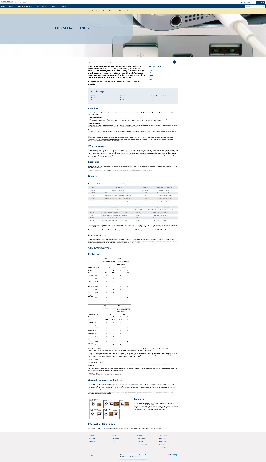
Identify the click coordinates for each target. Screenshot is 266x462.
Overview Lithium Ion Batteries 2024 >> (99, 247)
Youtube (93, 441)
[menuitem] (3, 6)
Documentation (124, 98)
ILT (151, 77)
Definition (93, 95)
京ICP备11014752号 (163, 447)
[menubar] (34, 6)
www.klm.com (139, 441)
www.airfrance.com (140, 438)
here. (134, 11)
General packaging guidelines (158, 95)
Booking (122, 95)
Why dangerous (95, 98)
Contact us (115, 438)
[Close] (145, 454)
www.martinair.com (141, 444)
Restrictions (123, 100)
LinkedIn (93, 438)
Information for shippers (156, 100)
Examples (93, 100)
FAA (151, 73)
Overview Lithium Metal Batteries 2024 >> (100, 248)
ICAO (151, 75)
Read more (127, 457)
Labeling (152, 98)
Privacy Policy (162, 441)
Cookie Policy (162, 438)
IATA (151, 71)
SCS (151, 79)
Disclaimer (161, 444)
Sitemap (114, 441)
